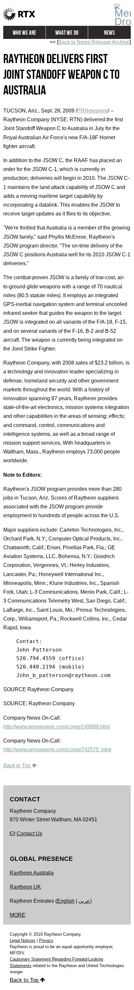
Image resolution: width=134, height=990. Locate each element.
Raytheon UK (25, 887)
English (65, 901)
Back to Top (17, 765)
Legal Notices (22, 940)
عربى (84, 901)
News (109, 32)
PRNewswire (92, 110)
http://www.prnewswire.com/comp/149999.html (56, 726)
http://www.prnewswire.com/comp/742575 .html (57, 749)
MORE (17, 915)
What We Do (67, 32)
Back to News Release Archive (93, 42)
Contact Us (29, 833)
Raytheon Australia (32, 873)
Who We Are (24, 32)
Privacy (46, 940)
